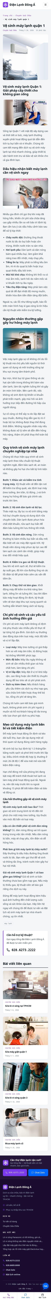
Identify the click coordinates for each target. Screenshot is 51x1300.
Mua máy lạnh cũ (14, 1143)
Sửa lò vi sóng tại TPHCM (18, 1005)
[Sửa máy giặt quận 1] (25, 1031)
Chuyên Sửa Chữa (23, 15)
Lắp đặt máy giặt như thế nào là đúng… (20, 1245)
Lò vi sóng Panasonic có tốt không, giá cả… (22, 1237)
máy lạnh (8, 923)
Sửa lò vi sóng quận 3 (16, 1097)
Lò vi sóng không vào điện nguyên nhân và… (23, 1241)
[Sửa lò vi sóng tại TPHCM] (25, 985)
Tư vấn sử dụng (10, 1221)
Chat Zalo (40, 1172)
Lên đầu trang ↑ (25, 1289)
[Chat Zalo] (45, 1286)
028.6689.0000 (13, 1265)
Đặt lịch (42, 1297)
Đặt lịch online (13, 1274)
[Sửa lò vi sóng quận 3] (25, 1077)
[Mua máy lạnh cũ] (25, 1122)
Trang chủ (7, 15)
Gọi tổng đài (8, 1297)
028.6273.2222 (22, 950)
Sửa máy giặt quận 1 (16, 1051)
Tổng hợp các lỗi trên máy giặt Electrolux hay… (23, 1249)
